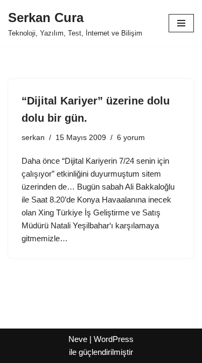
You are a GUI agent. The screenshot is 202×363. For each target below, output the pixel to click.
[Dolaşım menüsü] (181, 23)
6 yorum (131, 138)
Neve (77, 339)
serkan (33, 138)
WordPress (114, 339)
